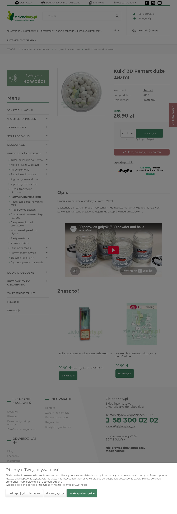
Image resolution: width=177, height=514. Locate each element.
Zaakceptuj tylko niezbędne (24, 493)
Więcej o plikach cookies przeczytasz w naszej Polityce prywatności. (46, 484)
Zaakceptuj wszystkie (82, 493)
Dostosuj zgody (55, 493)
